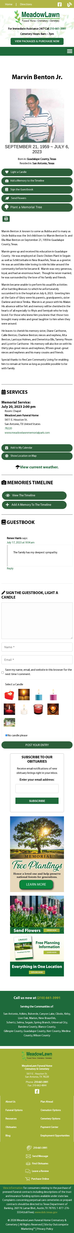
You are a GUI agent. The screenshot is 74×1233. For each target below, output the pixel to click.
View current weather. (39, 467)
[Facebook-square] (59, 4)
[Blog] (69, 4)
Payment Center (49, 1127)
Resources (11, 1118)
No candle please (17, 735)
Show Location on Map (23, 456)
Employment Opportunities (55, 1135)
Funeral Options (14, 1110)
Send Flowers (18, 198)
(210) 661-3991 (37, 998)
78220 (8, 428)
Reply (10, 568)
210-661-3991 (58, 28)
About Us (10, 1101)
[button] (69, 51)
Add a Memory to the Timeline (27, 181)
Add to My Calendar (21, 448)
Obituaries (11, 1127)
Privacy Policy (45, 1229)
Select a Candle (14, 684)
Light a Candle (18, 172)
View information (13, 1188)
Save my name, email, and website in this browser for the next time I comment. (38, 672)
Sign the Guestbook (21, 189)
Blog (8, 1135)
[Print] (6, 219)
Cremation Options (51, 1110)
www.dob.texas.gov (46, 1212)
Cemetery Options (50, 1118)
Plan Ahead (47, 1101)
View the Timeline (23, 495)
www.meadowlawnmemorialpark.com (27, 432)
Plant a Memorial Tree (26, 207)
